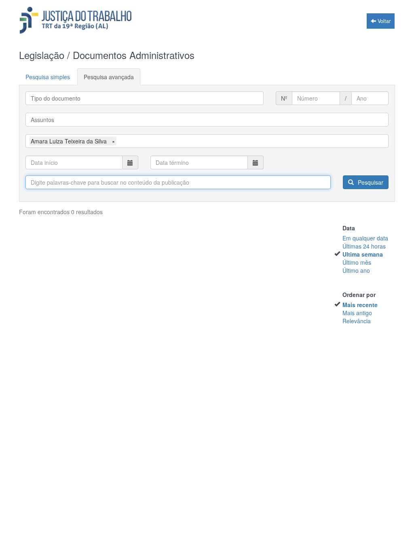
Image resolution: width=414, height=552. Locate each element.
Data (348, 228)
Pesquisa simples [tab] (47, 77)
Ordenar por (359, 295)
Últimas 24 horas (364, 246)
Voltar (383, 21)
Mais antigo (357, 313)
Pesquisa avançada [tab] (109, 77)
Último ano (356, 270)
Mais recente (360, 305)
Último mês (356, 262)
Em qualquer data (365, 238)
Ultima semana (362, 254)
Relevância (356, 321)
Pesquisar (369, 182)
